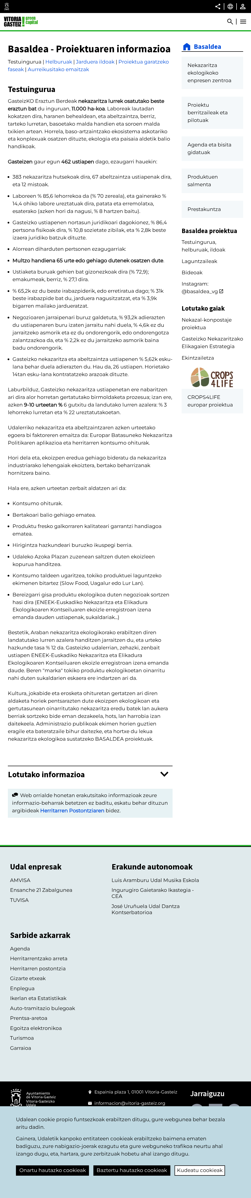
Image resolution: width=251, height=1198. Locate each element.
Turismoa (22, 1038)
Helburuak (58, 62)
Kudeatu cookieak (200, 1170)
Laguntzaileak (199, 261)
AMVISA (20, 880)
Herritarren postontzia (38, 968)
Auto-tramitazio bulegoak (42, 1008)
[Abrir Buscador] (232, 21)
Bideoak (192, 272)
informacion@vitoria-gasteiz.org (129, 1103)
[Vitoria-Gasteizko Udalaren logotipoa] (33, 1099)
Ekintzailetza (198, 358)
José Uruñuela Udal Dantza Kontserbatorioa (146, 909)
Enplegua (22, 988)
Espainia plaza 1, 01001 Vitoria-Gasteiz (135, 1092)
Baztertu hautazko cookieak (132, 1170)
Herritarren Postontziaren (72, 810)
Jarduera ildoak (95, 62)
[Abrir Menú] (243, 21)
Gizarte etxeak (28, 978)
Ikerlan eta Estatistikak (38, 998)
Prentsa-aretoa (28, 1018)
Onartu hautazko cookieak (52, 1170)
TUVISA (19, 900)
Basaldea (207, 46)
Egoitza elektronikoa (36, 1028)
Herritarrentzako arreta (38, 958)
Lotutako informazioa (46, 774)
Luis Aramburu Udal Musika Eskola (155, 880)
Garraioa (20, 1048)
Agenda (20, 949)
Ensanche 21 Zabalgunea (41, 890)
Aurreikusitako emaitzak (58, 69)
